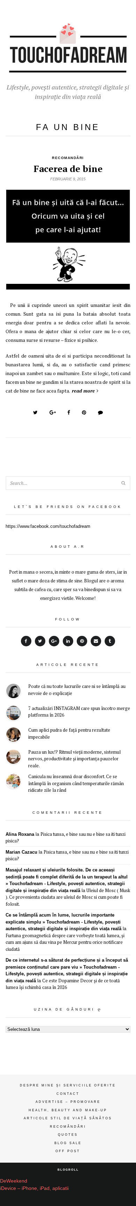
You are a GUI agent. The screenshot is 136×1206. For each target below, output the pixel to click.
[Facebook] (26, 641)
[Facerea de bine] (68, 286)
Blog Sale (68, 1143)
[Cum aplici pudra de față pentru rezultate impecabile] (13, 736)
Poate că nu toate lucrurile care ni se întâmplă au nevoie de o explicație (77, 689)
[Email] (96, 641)
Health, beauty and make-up (68, 1110)
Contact (68, 1094)
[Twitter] (40, 641)
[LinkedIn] (68, 641)
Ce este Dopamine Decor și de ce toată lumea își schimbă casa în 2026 (63, 984)
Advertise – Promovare (68, 1102)
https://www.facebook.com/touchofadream (48, 526)
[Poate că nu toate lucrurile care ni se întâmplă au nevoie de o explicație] (13, 692)
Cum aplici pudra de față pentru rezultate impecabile (69, 733)
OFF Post (67, 1151)
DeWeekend (13, 1181)
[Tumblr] (110, 641)
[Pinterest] (82, 641)
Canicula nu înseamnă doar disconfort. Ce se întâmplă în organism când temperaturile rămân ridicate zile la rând (76, 783)
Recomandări (68, 158)
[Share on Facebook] (68, 412)
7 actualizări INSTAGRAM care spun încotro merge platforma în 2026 (79, 711)
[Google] (54, 641)
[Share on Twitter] (35, 412)
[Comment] (100, 412)
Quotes (68, 1134)
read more (83, 390)
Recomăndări (68, 1126)
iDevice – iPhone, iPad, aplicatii (34, 1188)
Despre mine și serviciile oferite (68, 1085)
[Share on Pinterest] (84, 412)
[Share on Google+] (53, 412)
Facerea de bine (68, 168)
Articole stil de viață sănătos (68, 1118)
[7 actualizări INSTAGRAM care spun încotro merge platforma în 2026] (13, 714)
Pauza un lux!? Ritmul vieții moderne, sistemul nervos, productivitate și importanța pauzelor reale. (74, 759)
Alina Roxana (20, 834)
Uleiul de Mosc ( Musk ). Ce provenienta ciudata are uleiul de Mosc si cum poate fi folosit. (68, 897)
